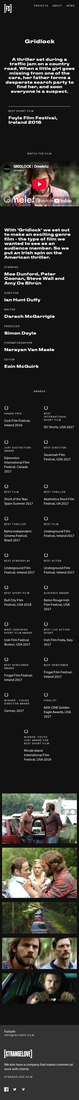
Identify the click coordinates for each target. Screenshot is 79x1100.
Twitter (15, 1089)
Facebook (6, 1089)
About (57, 5)
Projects (41, 5)
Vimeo (23, 1089)
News (71, 5)
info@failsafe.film (19, 1035)
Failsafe (8, 8)
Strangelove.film (18, 1077)
